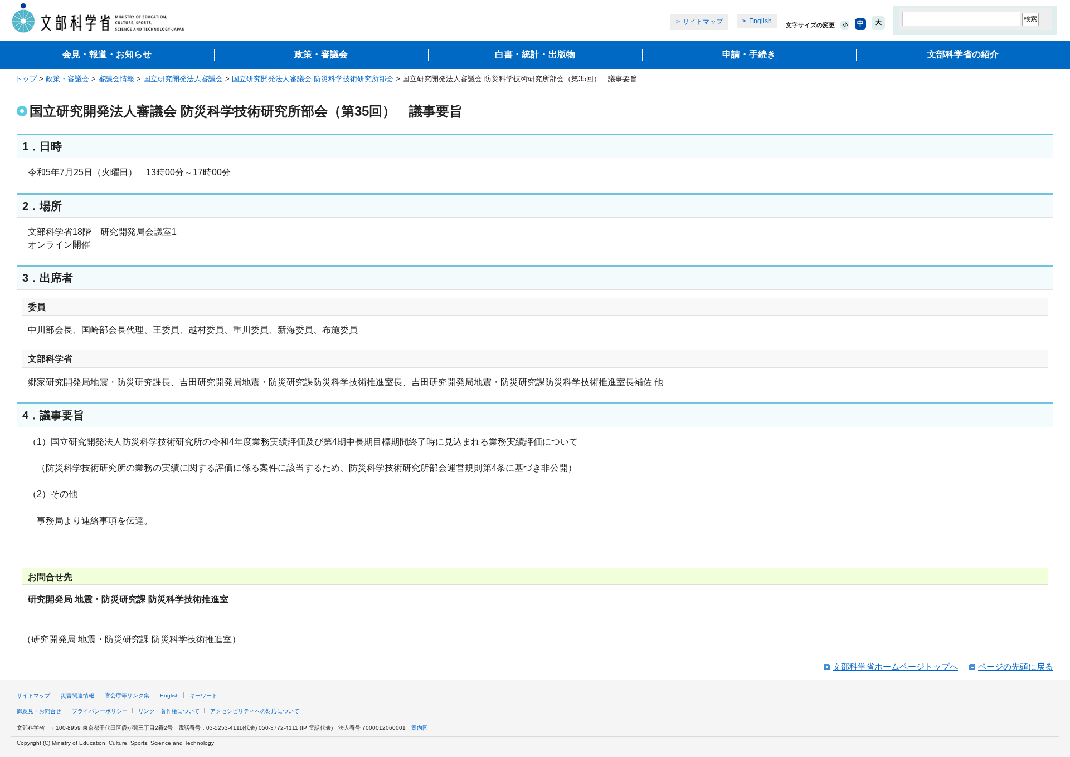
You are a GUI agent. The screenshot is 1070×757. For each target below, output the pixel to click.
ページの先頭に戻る (1015, 666)
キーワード (203, 695)
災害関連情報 (77, 695)
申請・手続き (749, 54)
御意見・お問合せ (39, 711)
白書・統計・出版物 (535, 54)
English (760, 21)
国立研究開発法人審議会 (183, 79)
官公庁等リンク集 (127, 695)
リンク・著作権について (169, 711)
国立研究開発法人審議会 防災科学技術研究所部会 (312, 79)
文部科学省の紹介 (963, 54)
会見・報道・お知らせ (107, 54)
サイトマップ (703, 22)
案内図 (419, 728)
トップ (26, 79)
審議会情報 (116, 79)
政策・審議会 (321, 54)
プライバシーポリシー (100, 711)
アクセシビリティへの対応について (254, 711)
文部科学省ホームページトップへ (895, 666)
